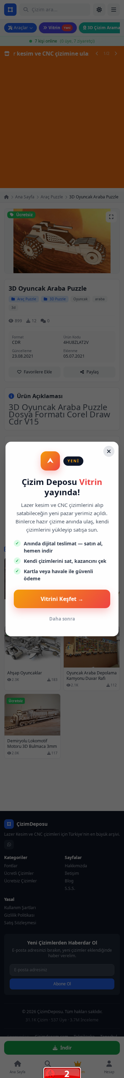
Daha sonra (62, 619)
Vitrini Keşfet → (62, 599)
